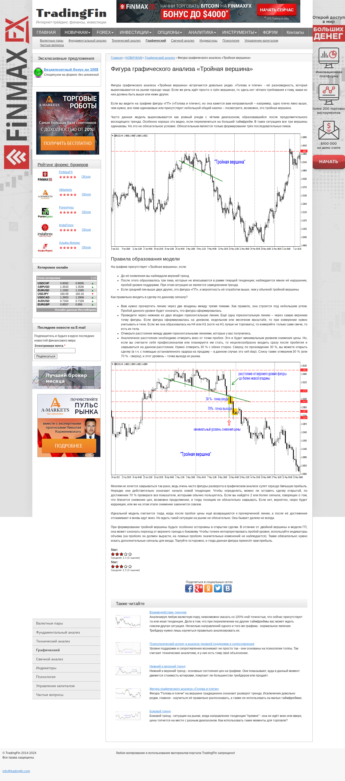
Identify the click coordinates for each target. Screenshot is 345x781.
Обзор (86, 176)
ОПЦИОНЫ (166, 33)
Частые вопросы (52, 45)
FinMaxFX (66, 172)
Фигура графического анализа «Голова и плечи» (184, 689)
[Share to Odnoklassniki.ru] (208, 588)
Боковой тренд (160, 711)
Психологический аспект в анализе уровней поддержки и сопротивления (202, 644)
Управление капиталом (261, 40)
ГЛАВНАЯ (46, 32)
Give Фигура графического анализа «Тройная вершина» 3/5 (121, 554)
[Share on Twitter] (218, 588)
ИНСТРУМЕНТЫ (236, 33)
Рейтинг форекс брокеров (63, 164)
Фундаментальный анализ (87, 40)
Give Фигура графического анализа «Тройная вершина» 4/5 (126, 554)
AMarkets (65, 190)
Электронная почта (49, 346)
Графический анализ (160, 58)
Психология (231, 40)
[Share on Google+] (199, 588)
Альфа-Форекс (69, 243)
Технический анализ (126, 40)
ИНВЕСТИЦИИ (132, 33)
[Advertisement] (69, 538)
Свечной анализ (182, 40)
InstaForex (66, 225)
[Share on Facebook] (189, 588)
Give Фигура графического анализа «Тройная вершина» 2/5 (117, 554)
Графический (156, 40)
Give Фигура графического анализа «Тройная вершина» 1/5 (113, 554)
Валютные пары (51, 40)
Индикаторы (208, 40)
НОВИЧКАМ (74, 33)
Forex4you (66, 207)
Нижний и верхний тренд (167, 666)
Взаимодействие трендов (168, 612)
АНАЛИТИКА (198, 33)
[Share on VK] (228, 588)
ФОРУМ (270, 32)
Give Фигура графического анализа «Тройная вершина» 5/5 (130, 554)
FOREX (101, 33)
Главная (117, 58)
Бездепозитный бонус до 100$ (71, 69)
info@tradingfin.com (16, 771)
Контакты (295, 32)
